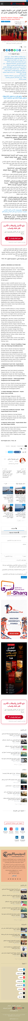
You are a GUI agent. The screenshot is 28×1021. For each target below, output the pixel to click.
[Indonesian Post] (18, 1008)
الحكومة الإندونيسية (20, 446)
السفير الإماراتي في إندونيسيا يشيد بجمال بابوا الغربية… (12, 947)
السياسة (3, 21)
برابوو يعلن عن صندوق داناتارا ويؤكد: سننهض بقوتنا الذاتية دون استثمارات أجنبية (14, 97)
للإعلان (9, 1006)
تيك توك (20, 997)
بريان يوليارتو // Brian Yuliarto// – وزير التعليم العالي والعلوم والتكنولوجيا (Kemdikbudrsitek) (15, 57)
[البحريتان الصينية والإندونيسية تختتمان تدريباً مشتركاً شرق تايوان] (20, 507)
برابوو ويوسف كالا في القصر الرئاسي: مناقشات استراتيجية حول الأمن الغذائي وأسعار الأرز (14, 211)
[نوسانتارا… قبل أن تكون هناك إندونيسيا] (24, 775)
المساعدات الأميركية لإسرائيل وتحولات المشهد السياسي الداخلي (11, 799)
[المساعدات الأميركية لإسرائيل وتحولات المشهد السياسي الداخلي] (24, 800)
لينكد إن (20, 969)
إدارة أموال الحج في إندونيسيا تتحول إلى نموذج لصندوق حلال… (11, 753)
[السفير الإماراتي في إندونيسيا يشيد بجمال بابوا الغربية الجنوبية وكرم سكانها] (24, 948)
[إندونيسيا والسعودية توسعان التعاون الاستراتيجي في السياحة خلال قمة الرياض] (24, 942)
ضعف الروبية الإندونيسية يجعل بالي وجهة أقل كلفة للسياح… (10, 935)
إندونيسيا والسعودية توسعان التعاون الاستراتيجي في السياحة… (11, 941)
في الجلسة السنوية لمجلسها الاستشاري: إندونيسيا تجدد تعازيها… (11, 734)
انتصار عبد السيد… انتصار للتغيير (13, 786)
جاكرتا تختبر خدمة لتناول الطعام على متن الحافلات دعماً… (10, 929)
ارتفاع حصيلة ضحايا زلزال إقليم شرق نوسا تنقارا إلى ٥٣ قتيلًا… (11, 759)
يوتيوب (20, 977)
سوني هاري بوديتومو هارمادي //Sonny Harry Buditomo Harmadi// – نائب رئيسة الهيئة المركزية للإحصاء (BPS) (14, 72)
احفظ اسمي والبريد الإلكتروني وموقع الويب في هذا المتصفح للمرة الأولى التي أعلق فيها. (15, 566)
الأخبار (24, 487)
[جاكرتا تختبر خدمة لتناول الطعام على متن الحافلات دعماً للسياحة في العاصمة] (24, 930)
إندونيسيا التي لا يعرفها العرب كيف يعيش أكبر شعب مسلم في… (12, 792)
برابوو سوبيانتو (13, 446)
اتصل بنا (13, 1006)
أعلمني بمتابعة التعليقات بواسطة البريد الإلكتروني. (13, 569)
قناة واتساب (19, 981)
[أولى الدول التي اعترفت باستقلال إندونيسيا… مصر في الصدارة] (24, 748)
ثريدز (21, 993)
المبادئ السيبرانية (7, 1008)
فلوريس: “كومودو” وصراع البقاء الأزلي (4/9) (21, 472)
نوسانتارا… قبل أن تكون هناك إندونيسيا (11, 773)
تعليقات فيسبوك (13, 533)
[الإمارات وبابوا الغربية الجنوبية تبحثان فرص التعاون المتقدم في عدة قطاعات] (24, 954)
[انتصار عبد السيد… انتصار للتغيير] (24, 787)
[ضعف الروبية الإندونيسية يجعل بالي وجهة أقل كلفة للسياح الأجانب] (24, 936)
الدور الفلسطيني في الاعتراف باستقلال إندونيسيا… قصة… (11, 740)
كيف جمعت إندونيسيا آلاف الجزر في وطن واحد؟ (11, 780)
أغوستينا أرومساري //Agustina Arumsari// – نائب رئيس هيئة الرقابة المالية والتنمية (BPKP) (14, 64)
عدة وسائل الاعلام (14, 1011)
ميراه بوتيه (7, 446)
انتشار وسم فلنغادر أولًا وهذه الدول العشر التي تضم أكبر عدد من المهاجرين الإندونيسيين (7, 474)
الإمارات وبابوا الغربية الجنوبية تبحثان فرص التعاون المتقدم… (11, 953)
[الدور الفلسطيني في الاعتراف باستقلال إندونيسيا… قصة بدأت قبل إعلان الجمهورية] (24, 741)
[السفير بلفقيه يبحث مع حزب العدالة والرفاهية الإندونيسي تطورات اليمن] (8, 507)
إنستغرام (20, 989)
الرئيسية (18, 1006)
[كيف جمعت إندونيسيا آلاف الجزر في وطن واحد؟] (24, 781)
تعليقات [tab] (13, 528)
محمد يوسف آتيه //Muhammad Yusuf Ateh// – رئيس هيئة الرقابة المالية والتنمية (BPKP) (14, 61)
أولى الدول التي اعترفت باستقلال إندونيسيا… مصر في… (12, 747)
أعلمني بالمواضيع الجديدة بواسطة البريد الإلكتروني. (15, 574)
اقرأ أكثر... (14, 876)
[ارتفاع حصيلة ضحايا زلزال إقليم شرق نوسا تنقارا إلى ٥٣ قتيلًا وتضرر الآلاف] (24, 760)
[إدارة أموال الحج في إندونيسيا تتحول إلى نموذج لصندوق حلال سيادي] (24, 754)
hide (10, 54)
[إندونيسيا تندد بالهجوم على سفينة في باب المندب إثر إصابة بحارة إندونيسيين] (8, 490)
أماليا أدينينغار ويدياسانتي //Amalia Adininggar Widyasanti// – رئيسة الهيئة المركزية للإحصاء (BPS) (14, 68)
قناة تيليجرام (19, 985)
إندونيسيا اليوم (7, 21)
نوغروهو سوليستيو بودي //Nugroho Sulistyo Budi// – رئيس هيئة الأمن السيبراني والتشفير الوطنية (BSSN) (15, 77)
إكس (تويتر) (19, 973)
